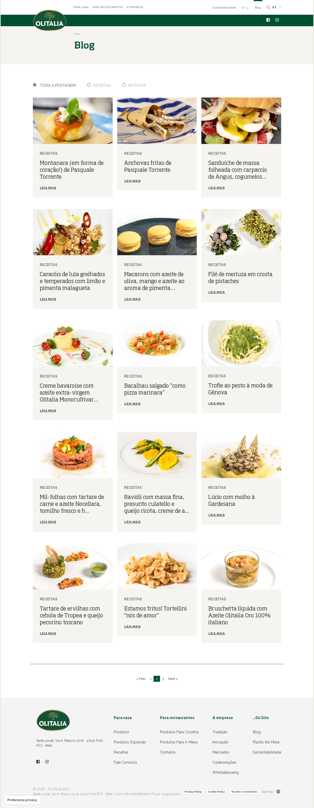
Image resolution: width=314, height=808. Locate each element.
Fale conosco (125, 762)
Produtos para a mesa (178, 742)
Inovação (220, 742)
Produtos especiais (130, 742)
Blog (258, 7)
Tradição (219, 732)
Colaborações (224, 762)
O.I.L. (245, 7)
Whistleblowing (225, 772)
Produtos (121, 732)
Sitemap (268, 792)
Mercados (220, 752)
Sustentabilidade (224, 7)
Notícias (137, 85)
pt (275, 7)
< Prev (141, 679)
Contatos (168, 752)
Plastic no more (266, 742)
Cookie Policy (216, 791)
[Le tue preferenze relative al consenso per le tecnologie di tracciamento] (22, 800)
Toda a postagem (57, 85)
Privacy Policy (193, 791)
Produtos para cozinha (179, 732)
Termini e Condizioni (244, 791)
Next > (173, 679)
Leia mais (48, 187)
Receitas (102, 85)
